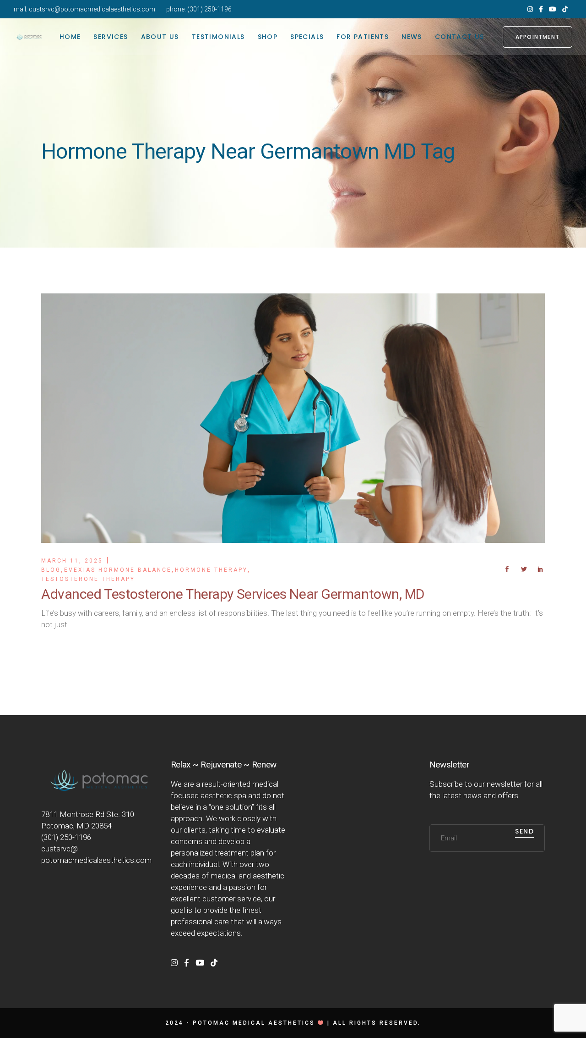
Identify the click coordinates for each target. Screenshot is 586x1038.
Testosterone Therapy (88, 579)
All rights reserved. (377, 1023)
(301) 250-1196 (209, 9)
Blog (51, 570)
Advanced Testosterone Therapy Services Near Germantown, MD (232, 594)
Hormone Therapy (211, 570)
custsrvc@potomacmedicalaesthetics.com (92, 9)
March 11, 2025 (72, 561)
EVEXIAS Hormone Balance (118, 570)
